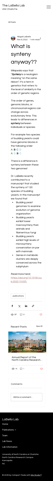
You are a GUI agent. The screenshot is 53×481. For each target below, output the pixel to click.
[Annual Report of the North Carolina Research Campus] (27, 342)
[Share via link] (33, 306)
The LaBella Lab (13, 5)
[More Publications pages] (15, 429)
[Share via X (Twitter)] (19, 306)
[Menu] (49, 7)
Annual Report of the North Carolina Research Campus (26, 358)
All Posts (12, 22)
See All (39, 326)
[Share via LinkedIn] (26, 306)
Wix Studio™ (36, 475)
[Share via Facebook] (12, 306)
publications (18, 296)
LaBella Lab (10, 419)
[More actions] (40, 38)
